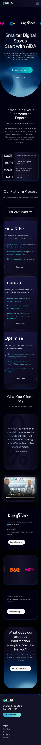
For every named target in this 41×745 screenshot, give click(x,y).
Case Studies (7, 735)
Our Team (6, 738)
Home (5, 732)
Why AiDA (6, 729)
